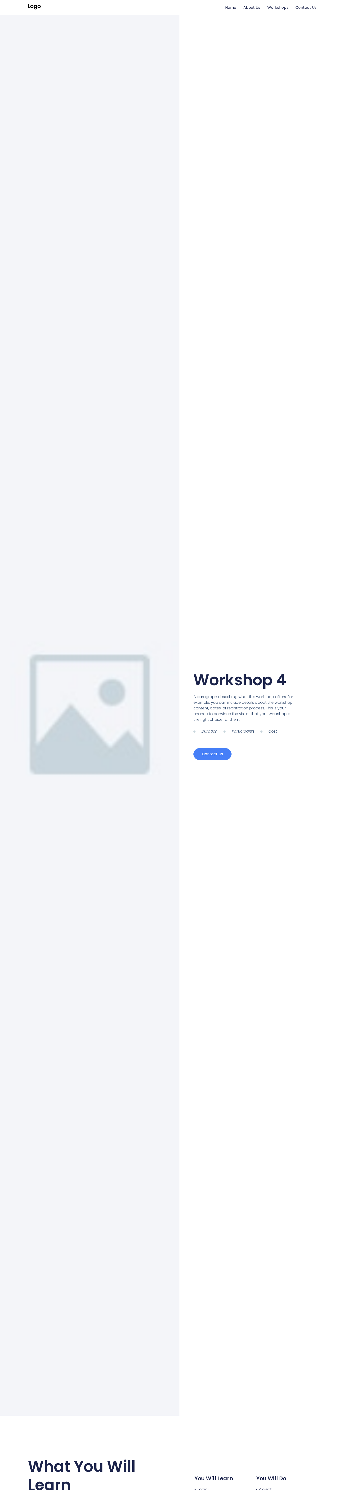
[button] (212, 754)
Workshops (277, 7)
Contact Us (306, 7)
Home (230, 7)
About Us (251, 7)
